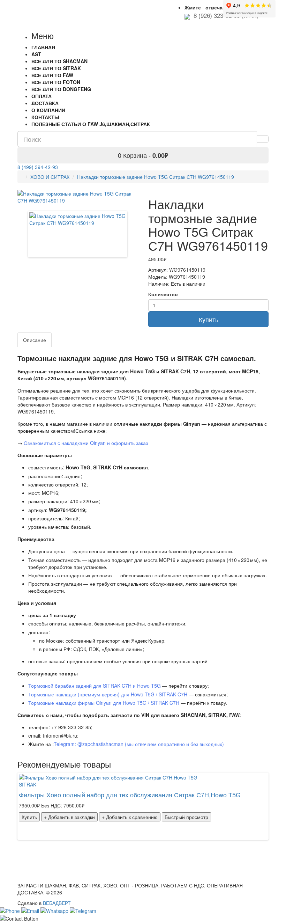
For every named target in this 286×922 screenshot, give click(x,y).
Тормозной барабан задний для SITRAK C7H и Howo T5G (94, 685)
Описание (34, 339)
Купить (208, 319)
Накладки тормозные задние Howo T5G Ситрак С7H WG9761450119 (155, 176)
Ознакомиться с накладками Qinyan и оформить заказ (86, 442)
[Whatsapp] (55, 909)
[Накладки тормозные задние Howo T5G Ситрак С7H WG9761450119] (77, 218)
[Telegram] (83, 909)
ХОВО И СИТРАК (49, 176)
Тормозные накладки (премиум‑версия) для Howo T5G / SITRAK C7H (107, 694)
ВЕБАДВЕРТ (57, 902)
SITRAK (27, 784)
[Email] (30, 909)
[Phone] (10, 909)
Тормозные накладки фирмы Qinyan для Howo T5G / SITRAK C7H (103, 702)
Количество (163, 294)
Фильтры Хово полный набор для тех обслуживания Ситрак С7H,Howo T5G (130, 794)
